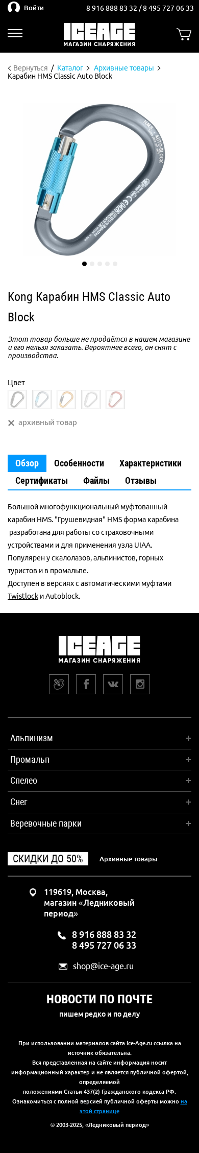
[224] (42, 399)
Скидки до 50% (48, 859)
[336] (91, 399)
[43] (17, 399)
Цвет (16, 382)
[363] (115, 399)
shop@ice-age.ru (103, 966)
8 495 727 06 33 (168, 8)
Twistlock (23, 596)
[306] (66, 399)
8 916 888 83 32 (112, 8)
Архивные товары (128, 858)
